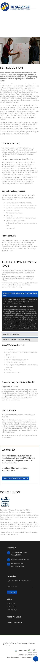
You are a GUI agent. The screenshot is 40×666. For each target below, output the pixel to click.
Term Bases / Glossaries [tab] (11, 334)
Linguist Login (11, 606)
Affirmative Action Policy (29, 658)
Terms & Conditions (12, 658)
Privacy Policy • (24, 655)
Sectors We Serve (14, 622)
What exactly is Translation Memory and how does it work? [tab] (20, 294)
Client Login (11, 603)
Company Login (12, 610)
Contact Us (33, 655)
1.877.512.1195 (8, 470)
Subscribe (11, 592)
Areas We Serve (14, 617)
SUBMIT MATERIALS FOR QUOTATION (16, 478)
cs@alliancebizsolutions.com (20, 559)
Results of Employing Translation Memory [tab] (16, 340)
